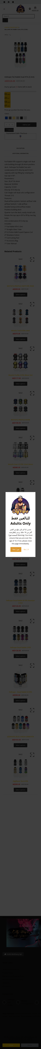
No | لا (26, 549)
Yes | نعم (15, 549)
